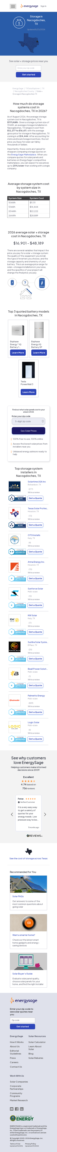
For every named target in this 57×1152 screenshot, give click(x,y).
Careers (14, 1062)
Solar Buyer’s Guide (22, 973)
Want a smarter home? (23, 935)
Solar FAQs (18, 896)
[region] (28, 814)
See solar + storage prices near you (28, 61)
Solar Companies (19, 1081)
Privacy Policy (30, 1144)
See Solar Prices (29, 430)
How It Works (17, 1042)
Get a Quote (35, 498)
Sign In (43, 6)
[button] (12, 814)
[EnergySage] (23, 1002)
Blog (30, 1053)
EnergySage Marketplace (23, 154)
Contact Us (16, 1066)
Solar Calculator (37, 1042)
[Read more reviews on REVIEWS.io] (35, 835)
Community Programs (16, 1094)
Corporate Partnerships (16, 1087)
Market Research (19, 1100)
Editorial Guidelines (15, 1052)
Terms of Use (15, 1144)
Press (13, 1058)
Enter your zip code (21, 416)
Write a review (34, 492)
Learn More (18, 352)
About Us (15, 1046)
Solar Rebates (35, 1058)
